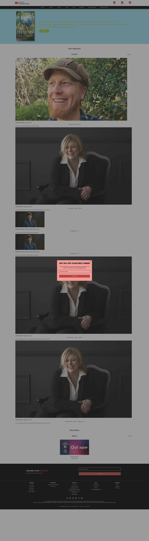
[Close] (90, 261)
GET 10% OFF (74, 276)
